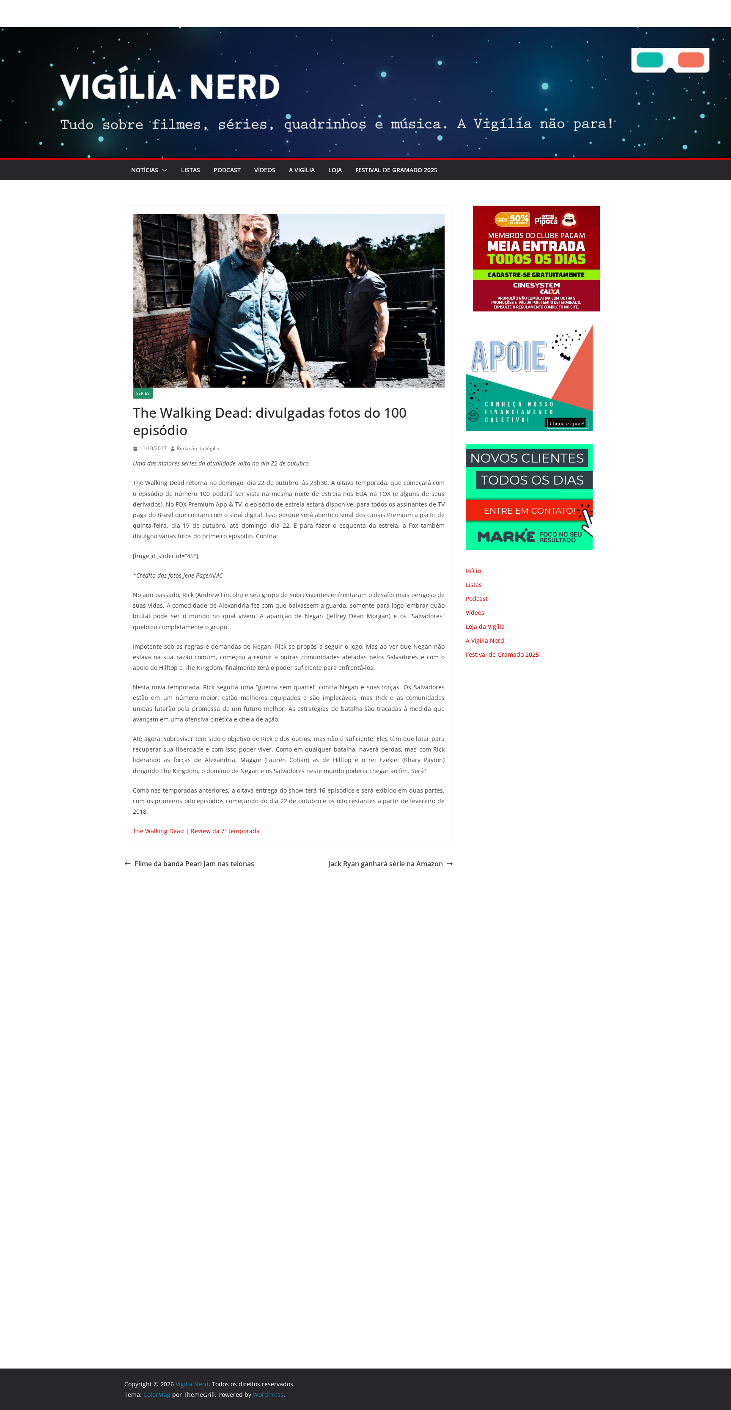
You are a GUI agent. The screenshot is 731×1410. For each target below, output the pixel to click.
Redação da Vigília (198, 448)
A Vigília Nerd (485, 640)
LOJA (335, 170)
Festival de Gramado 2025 (396, 170)
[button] (163, 170)
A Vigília (302, 170)
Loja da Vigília (485, 626)
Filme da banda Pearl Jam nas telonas (194, 863)
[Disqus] (288, 989)
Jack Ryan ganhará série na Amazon (385, 863)
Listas (190, 170)
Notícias (144, 170)
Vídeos (264, 170)
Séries (142, 393)
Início (473, 571)
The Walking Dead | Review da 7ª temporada (196, 831)
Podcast (227, 170)
